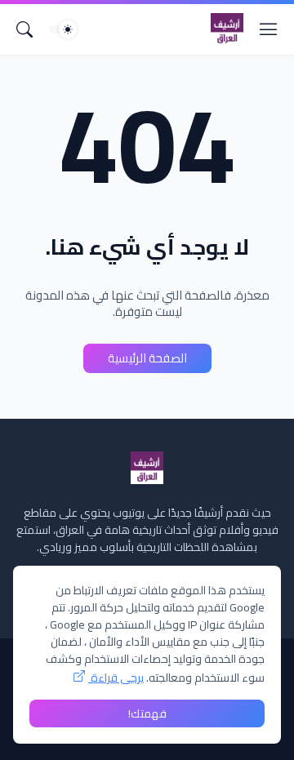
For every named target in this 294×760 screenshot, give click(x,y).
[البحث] (24, 29)
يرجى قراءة (116, 677)
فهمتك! (147, 713)
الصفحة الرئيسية (147, 358)
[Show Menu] (268, 29)
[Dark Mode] (63, 29)
